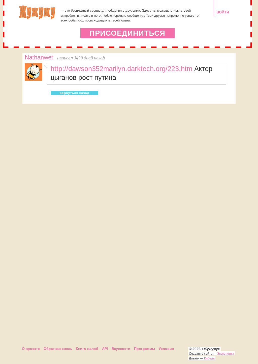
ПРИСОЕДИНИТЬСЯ (127, 33)
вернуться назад (74, 93)
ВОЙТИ (222, 12)
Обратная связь (58, 349)
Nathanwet (39, 57)
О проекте (31, 349)
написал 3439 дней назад (81, 58)
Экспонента (225, 353)
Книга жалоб (87, 349)
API (105, 349)
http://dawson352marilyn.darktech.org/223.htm (121, 69)
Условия (166, 349)
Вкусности (121, 349)
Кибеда (209, 358)
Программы (144, 349)
